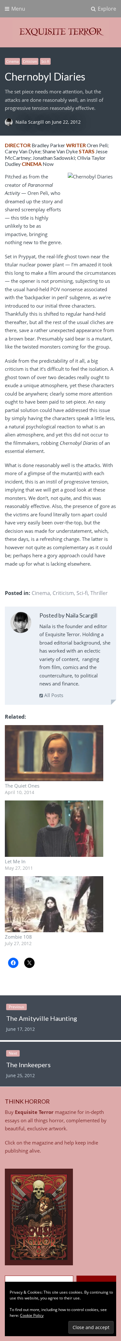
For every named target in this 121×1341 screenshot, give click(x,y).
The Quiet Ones (22, 785)
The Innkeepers (28, 1064)
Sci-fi (45, 61)
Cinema (12, 61)
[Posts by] (10, 122)
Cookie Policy (32, 1315)
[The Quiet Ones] (54, 753)
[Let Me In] (54, 828)
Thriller (99, 593)
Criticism (30, 61)
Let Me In (15, 861)
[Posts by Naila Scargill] (20, 624)
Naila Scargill (30, 122)
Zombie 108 (18, 937)
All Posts (53, 695)
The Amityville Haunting (41, 1018)
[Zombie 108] (54, 904)
